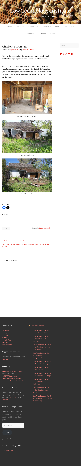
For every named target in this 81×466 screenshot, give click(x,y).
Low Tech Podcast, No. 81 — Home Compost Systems (42, 338)
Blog (57, 27)
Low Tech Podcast (37, 326)
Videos (43, 33)
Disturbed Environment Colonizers (16, 241)
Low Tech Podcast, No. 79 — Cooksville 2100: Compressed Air (42, 355)
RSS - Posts (10, 450)
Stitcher (5, 342)
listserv (5, 400)
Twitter (5, 335)
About (19, 27)
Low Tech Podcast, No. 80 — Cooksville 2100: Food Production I (42, 347)
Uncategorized (44, 228)
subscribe (13, 397)
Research (32, 27)
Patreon (5, 359)
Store (52, 33)
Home (9, 27)
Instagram (6, 333)
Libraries (68, 27)
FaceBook (5, 330)
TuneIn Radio (7, 345)
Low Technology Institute (40, 10)
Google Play (6, 340)
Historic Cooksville (17, 381)
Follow (7, 432)
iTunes (4, 337)
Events (46, 27)
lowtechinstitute (28, 49)
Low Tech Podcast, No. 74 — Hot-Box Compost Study (42, 390)
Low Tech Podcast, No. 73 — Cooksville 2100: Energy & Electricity (42, 398)
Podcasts (30, 33)
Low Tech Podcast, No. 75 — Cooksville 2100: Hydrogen (42, 381)
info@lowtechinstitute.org (12, 371)
